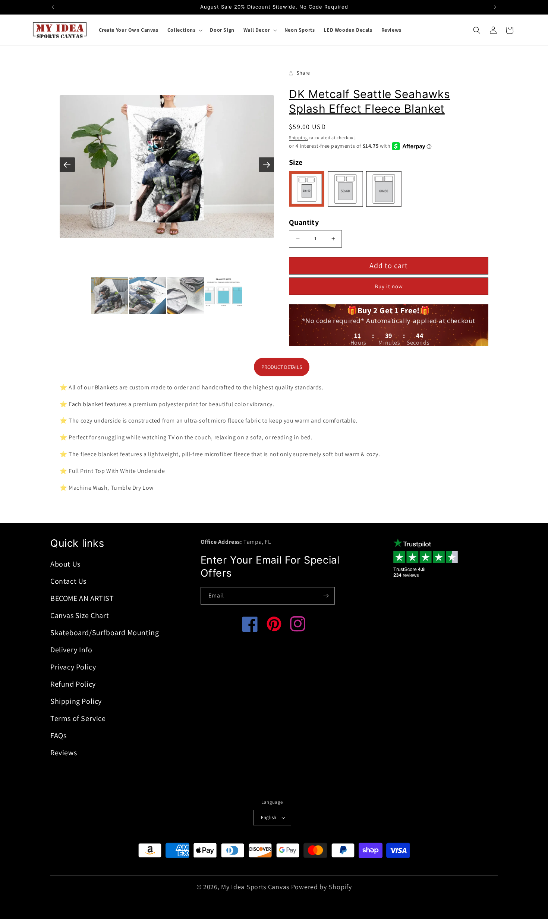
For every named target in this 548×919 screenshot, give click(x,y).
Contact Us (68, 581)
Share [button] (303, 72)
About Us (65, 564)
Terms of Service (78, 718)
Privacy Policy (73, 667)
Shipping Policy (76, 701)
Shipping (298, 137)
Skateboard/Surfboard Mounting (104, 632)
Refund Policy (73, 684)
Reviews (63, 753)
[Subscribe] (326, 596)
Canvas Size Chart (79, 615)
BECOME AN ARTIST (82, 598)
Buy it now (389, 286)
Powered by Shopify (321, 886)
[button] (184, 30)
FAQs (58, 735)
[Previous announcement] (53, 7)
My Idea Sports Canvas (255, 886)
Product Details (281, 367)
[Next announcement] (495, 7)
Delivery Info (71, 650)
